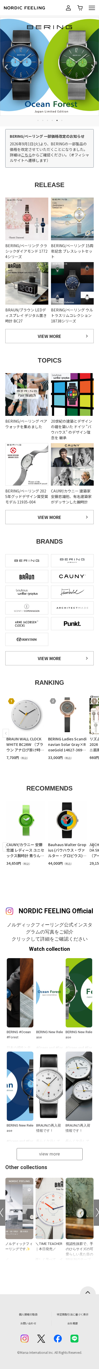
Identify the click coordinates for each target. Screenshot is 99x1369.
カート (80, 7)
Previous (6, 67)
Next (92, 67)
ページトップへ (88, 1290)
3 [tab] (47, 120)
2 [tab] (42, 120)
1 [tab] (38, 120)
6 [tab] (61, 120)
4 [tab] (52, 120)
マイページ (68, 7)
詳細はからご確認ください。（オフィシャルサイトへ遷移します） (49, 157)
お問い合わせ (28, 1323)
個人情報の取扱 (28, 1314)
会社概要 (72, 1323)
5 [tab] (57, 120)
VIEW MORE (49, 336)
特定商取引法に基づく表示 (72, 1314)
